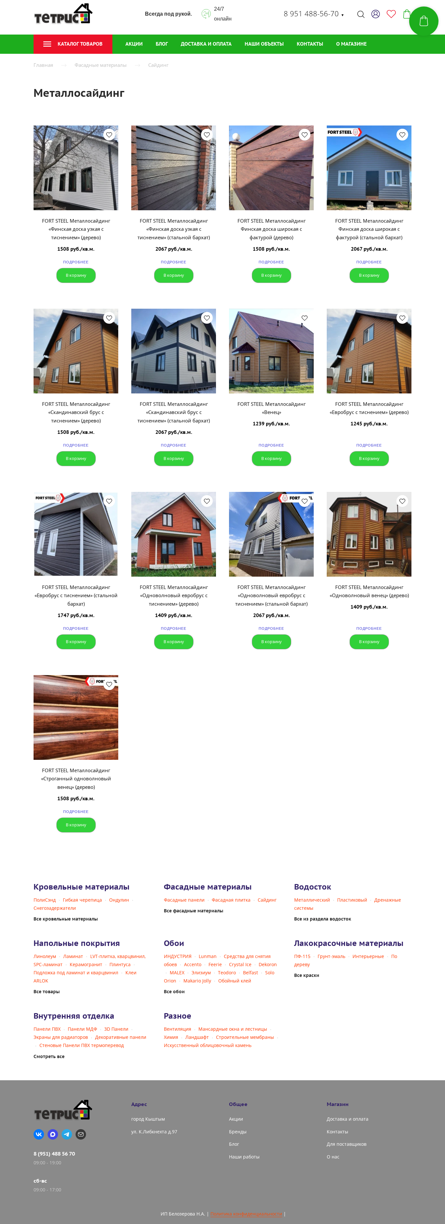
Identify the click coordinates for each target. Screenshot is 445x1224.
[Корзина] (406, 14)
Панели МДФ (82, 1029)
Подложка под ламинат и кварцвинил (76, 972)
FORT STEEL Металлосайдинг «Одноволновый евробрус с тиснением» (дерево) (174, 595)
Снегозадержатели (55, 908)
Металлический (312, 900)
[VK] (39, 1134)
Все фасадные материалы (193, 911)
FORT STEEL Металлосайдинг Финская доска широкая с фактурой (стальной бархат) (369, 229)
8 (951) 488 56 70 (54, 1153)
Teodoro (227, 972)
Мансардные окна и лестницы (232, 1029)
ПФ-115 (302, 956)
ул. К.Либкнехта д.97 (154, 1131)
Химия (171, 1037)
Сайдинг (158, 65)
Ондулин (119, 900)
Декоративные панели (120, 1037)
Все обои (174, 992)
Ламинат (73, 956)
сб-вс (40, 1180)
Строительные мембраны (245, 1037)
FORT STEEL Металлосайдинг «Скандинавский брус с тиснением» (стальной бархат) (173, 412)
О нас (333, 1157)
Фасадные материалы (101, 65)
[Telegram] (67, 1134)
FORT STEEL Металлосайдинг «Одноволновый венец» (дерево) (369, 591)
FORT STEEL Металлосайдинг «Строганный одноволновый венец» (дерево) (76, 778)
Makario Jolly (197, 981)
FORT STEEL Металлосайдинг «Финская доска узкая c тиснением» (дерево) (76, 229)
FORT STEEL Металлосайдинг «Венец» (271, 408)
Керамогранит (86, 964)
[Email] (81, 1134)
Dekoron (268, 964)
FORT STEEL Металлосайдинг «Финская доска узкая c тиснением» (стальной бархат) (173, 229)
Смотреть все (49, 1056)
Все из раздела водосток (322, 919)
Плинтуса (120, 964)
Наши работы (244, 1157)
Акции (134, 44)
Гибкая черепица (82, 900)
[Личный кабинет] (375, 14)
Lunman (208, 956)
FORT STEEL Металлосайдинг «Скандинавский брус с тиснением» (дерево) (76, 412)
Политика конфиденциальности (246, 1214)
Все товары (47, 992)
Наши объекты (264, 44)
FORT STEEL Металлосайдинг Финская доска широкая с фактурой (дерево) (271, 229)
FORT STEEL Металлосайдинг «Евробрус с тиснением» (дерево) (369, 408)
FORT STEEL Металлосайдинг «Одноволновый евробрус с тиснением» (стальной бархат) (271, 595)
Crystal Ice (240, 964)
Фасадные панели (184, 900)
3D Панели (116, 1029)
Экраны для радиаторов (61, 1037)
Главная (43, 65)
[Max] (53, 1134)
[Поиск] (361, 14)
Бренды (238, 1131)
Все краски (306, 975)
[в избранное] (109, 134)
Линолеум (45, 956)
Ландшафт (197, 1037)
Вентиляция (177, 1029)
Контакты (310, 44)
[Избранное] (391, 14)
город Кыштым (148, 1119)
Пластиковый (352, 900)
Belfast (250, 972)
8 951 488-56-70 (314, 13)
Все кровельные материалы (66, 919)
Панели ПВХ (47, 1029)
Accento (192, 964)
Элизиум (201, 972)
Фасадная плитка (231, 900)
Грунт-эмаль (331, 956)
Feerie (215, 964)
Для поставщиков (346, 1144)
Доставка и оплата (206, 44)
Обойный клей (234, 981)
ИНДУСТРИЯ (178, 956)
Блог (162, 44)
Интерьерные (368, 956)
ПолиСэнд (45, 900)
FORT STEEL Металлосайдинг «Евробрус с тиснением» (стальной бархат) (76, 595)
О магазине (351, 44)
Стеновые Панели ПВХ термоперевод (81, 1045)
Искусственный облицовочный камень (207, 1045)
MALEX (177, 972)
